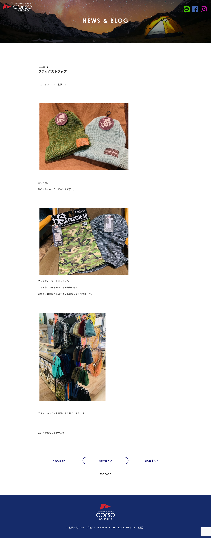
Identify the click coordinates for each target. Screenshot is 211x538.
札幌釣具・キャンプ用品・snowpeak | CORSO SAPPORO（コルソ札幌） (106, 527)
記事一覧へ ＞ (106, 460)
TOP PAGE (105, 474)
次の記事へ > (151, 460)
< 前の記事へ (59, 460)
